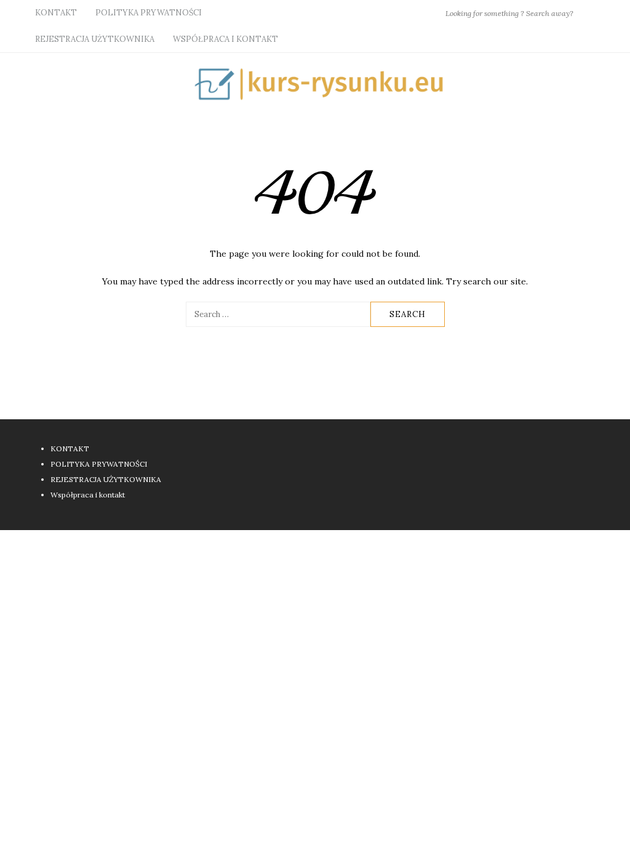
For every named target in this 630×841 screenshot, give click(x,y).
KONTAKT (56, 12)
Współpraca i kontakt (225, 39)
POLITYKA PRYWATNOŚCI (148, 12)
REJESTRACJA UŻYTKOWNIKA (94, 39)
